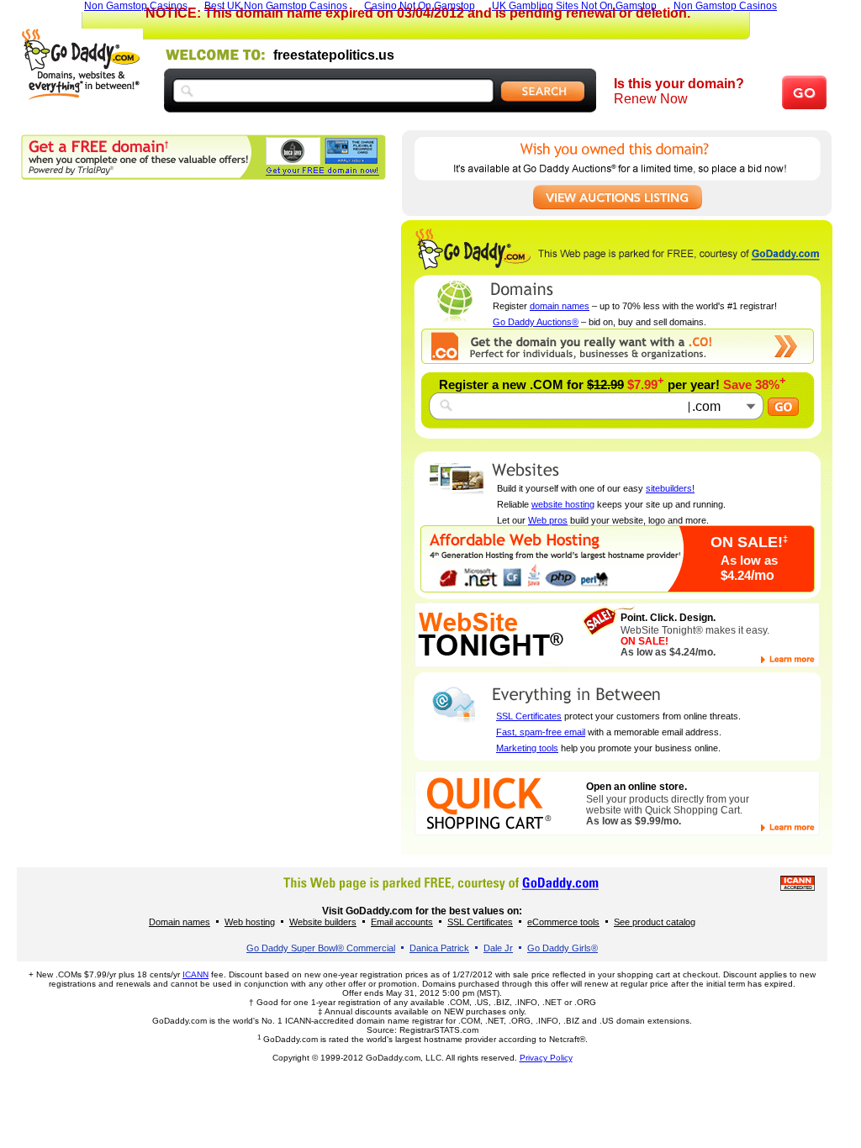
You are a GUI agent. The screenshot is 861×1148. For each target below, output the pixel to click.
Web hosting (249, 922)
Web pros (548, 520)
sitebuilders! (670, 488)
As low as (749, 560)
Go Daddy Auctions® (535, 322)
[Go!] (783, 407)
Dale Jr (498, 948)
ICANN (195, 974)
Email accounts (402, 922)
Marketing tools (527, 748)
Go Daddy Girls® (562, 948)
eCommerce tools (563, 922)
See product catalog (654, 922)
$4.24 (747, 575)
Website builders (323, 922)
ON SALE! (749, 542)
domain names (559, 306)
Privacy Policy (546, 1057)
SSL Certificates (529, 716)
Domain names (179, 922)
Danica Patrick (439, 948)
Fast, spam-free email (540, 732)
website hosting (562, 504)
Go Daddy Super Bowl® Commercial (320, 948)
